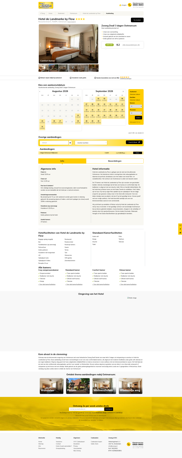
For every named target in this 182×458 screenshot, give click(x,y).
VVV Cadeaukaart (79, 442)
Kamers (132, 103)
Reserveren (41, 448)
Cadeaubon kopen (96, 442)
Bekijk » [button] (138, 153)
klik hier (138, 122)
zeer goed (109, 45)
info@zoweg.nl (112, 446)
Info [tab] (62, 161)
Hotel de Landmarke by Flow (91, 13)
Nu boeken (137, 20)
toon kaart (71, 22)
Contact (58, 444)
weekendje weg (89, 413)
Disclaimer (76, 444)
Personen (133, 110)
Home (50, 13)
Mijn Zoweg (77, 451)
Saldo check (94, 444)
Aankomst (133, 92)
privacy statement (73, 418)
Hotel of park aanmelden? (64, 446)
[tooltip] (143, 133)
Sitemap (40, 444)
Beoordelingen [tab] (115, 161)
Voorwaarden (77, 448)
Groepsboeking (60, 448)
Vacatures (59, 442)
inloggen (124, 5)
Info (39, 446)
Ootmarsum (73, 13)
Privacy (75, 446)
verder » (138, 118)
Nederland (61, 13)
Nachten (132, 97)
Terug (43, 13)
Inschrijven (108, 409)
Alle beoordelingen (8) (131, 45)
